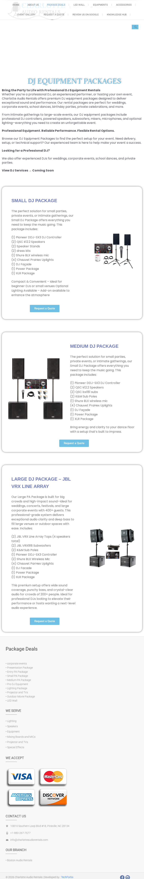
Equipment (13, 731)
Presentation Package (20, 667)
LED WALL (79, 4)
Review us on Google (86, 14)
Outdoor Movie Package (21, 696)
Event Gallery (26, 14)
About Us (33, 4)
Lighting (11, 721)
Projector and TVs (17, 692)
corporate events (17, 663)
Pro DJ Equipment (17, 684)
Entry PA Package (17, 671)
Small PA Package (17, 675)
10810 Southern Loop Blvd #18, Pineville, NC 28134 (39, 825)
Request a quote (54, 14)
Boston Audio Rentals (19, 860)
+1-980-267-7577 (20, 832)
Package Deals (56, 4)
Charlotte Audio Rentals (28, 877)
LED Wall (12, 700)
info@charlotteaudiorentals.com (29, 839)
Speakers (12, 726)
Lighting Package (17, 688)
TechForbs (67, 877)
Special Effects (15, 747)
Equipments (100, 4)
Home (16, 4)
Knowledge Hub (117, 14)
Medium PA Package (19, 680)
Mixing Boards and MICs (21, 736)
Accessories (124, 4)
